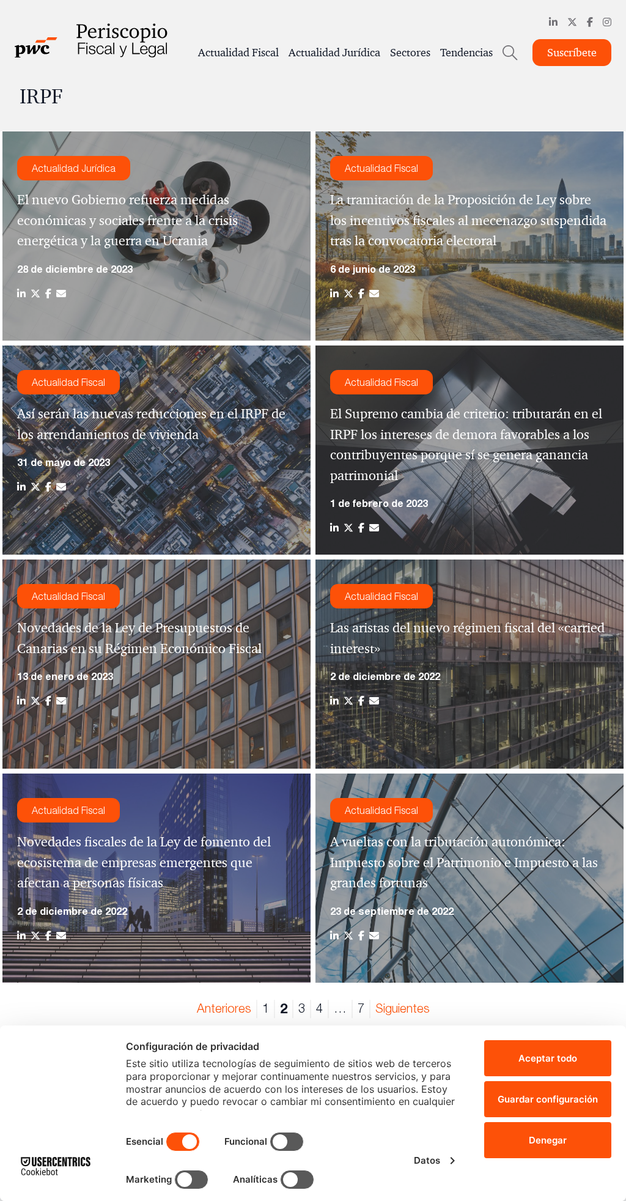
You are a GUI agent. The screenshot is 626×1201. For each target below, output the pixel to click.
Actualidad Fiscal (238, 52)
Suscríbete (572, 52)
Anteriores (224, 1008)
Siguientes (402, 1008)
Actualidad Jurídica (334, 52)
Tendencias (466, 52)
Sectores (410, 52)
